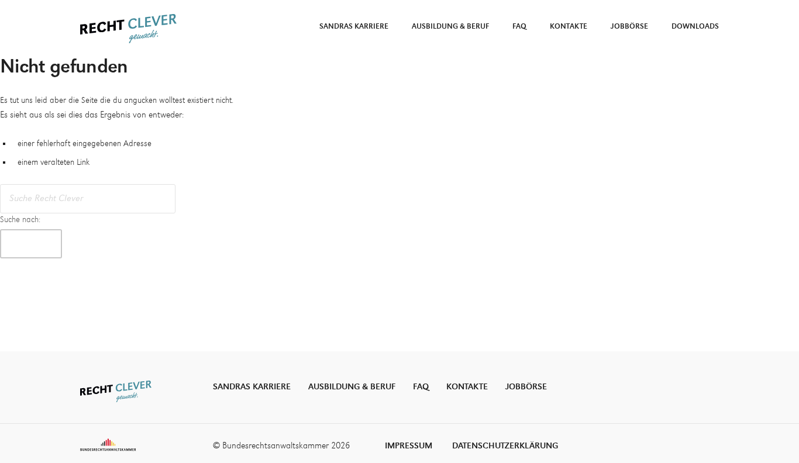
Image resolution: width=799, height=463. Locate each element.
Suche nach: (20, 219)
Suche (31, 243)
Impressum (408, 445)
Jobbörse (629, 26)
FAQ (519, 26)
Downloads (695, 26)
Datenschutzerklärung (505, 445)
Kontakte (568, 26)
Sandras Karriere (353, 26)
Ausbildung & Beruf (450, 26)
